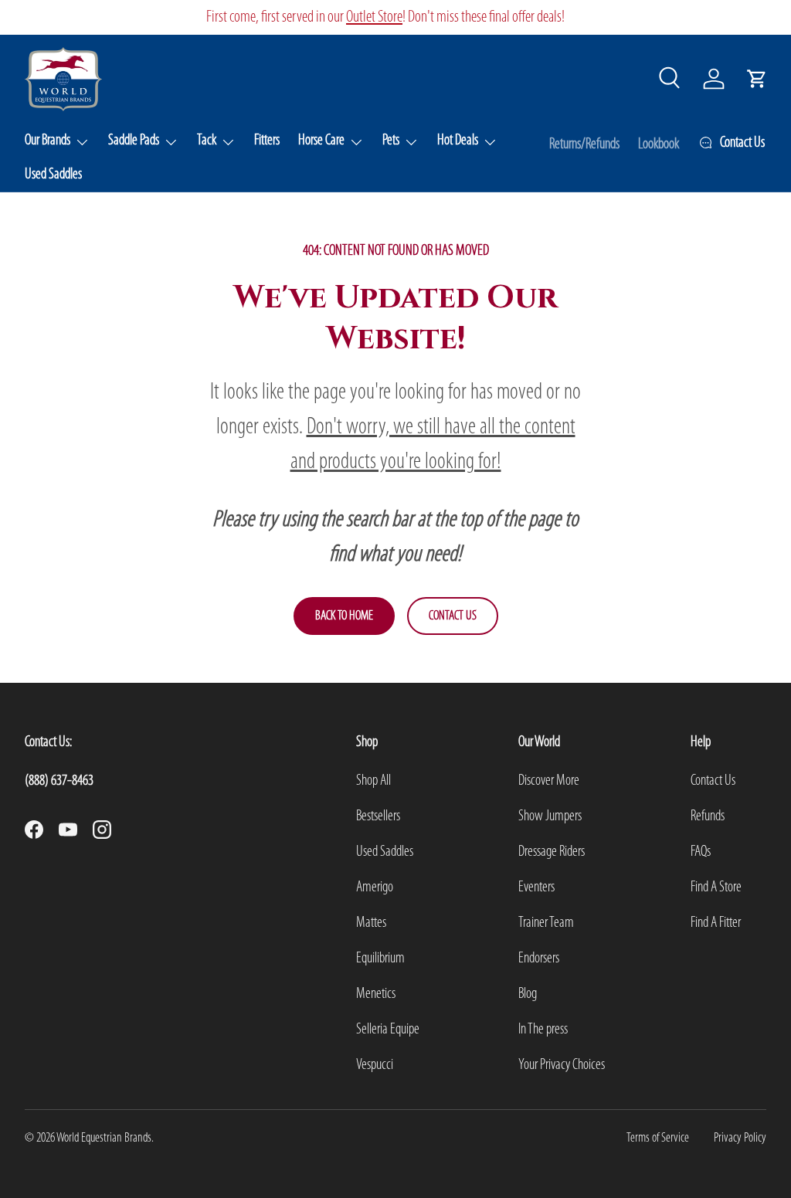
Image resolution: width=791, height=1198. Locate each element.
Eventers (536, 887)
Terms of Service (657, 1138)
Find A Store (716, 887)
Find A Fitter (716, 923)
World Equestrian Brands (103, 1138)
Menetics (376, 994)
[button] (757, 79)
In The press (543, 1029)
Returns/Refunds (584, 144)
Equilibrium (380, 958)
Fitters (267, 140)
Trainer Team (546, 923)
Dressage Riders (551, 852)
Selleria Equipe (387, 1029)
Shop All (373, 781)
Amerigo (374, 887)
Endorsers (538, 958)
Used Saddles (53, 174)
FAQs (701, 852)
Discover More (548, 781)
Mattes (371, 923)
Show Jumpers (550, 816)
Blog (527, 994)
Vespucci (374, 1065)
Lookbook (658, 144)
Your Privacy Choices (561, 1065)
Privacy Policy (740, 1138)
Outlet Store (374, 17)
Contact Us (453, 616)
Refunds (708, 816)
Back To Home (344, 616)
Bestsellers (378, 816)
